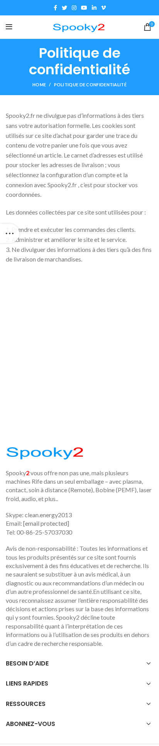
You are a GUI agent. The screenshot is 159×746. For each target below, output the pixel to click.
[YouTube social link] (84, 8)
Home (39, 84)
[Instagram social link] (74, 8)
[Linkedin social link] (94, 8)
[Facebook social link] (55, 8)
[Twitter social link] (64, 8)
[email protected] (46, 523)
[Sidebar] (9, 233)
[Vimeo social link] (103, 8)
